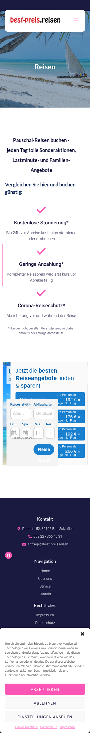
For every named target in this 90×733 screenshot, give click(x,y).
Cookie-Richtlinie (26, 727)
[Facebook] (8, 555)
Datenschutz (48, 727)
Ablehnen (45, 703)
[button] (82, 633)
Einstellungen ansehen (45, 717)
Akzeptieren (45, 689)
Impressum (67, 727)
